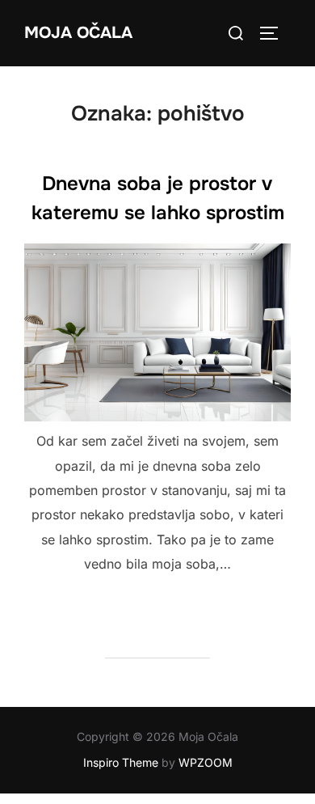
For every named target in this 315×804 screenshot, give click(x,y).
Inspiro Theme (120, 762)
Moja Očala (78, 33)
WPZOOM (205, 762)
